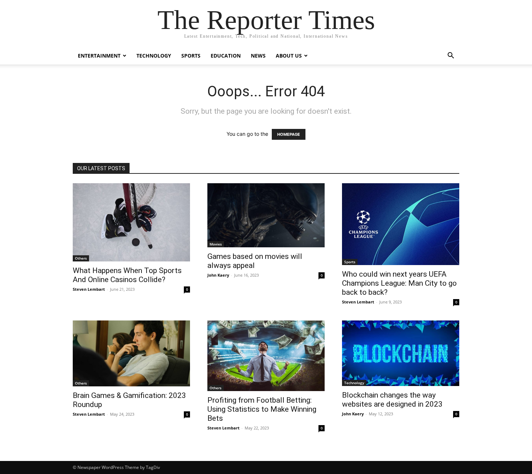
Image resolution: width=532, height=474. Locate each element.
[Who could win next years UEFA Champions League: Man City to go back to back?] (400, 224)
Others (81, 258)
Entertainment (99, 55)
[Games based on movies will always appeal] (266, 215)
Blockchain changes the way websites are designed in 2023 (394, 399)
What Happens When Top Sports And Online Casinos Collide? (127, 275)
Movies (216, 244)
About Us (289, 55)
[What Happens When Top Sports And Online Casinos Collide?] (131, 222)
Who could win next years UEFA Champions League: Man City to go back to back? (399, 283)
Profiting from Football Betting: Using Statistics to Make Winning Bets (261, 409)
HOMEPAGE (288, 134)
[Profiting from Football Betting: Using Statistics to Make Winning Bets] (266, 355)
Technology (153, 55)
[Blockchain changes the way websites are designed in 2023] (400, 353)
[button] (450, 56)
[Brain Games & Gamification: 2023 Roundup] (131, 353)
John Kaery (218, 275)
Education (226, 55)
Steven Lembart (89, 289)
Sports (190, 55)
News (258, 55)
